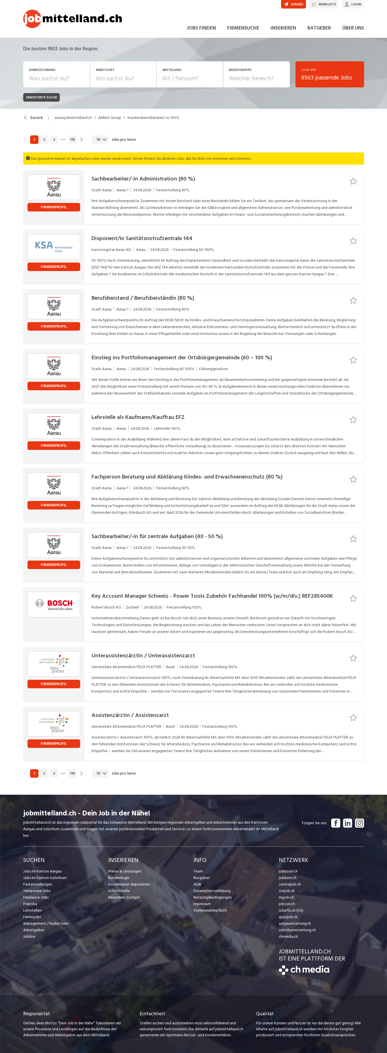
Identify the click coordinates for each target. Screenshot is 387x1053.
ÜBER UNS (353, 28)
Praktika (30, 904)
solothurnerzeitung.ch (297, 930)
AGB (197, 884)
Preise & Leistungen (124, 871)
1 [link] (34, 140)
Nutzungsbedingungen (213, 897)
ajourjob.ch (288, 917)
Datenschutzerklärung (212, 891)
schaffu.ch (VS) (291, 910)
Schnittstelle (119, 891)
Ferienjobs (32, 917)
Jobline (29, 936)
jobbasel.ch (288, 871)
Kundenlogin (118, 877)
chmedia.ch (288, 936)
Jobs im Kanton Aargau (42, 871)
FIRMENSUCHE (243, 28)
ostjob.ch (287, 891)
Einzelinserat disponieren (129, 884)
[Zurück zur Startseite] (304, 973)
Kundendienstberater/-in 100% (153, 117)
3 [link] (54, 140)
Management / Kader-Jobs (46, 923)
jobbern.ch (288, 877)
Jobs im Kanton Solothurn (45, 877)
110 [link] (72, 140)
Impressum (202, 904)
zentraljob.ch (290, 884)
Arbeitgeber (33, 930)
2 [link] (44, 140)
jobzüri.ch (287, 904)
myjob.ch (286, 897)
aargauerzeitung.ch (295, 923)
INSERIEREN (283, 28)
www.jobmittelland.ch (73, 117)
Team (198, 871)
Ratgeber (202, 877)
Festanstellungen (37, 884)
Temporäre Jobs (36, 891)
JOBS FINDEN (201, 28)
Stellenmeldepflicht (210, 910)
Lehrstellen (32, 910)
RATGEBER (319, 28)
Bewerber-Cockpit (124, 897)
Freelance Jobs (35, 897)
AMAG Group (109, 117)
